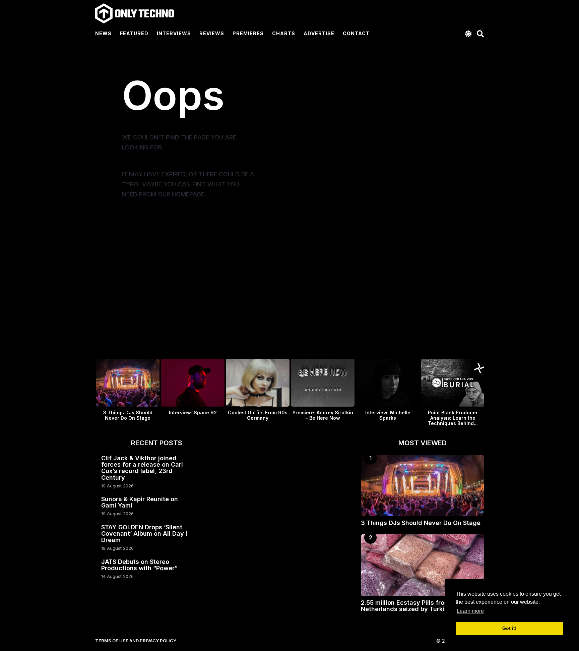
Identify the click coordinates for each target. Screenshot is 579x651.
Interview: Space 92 (193, 412)
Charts (283, 33)
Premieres (248, 33)
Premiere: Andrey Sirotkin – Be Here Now (323, 415)
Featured (134, 33)
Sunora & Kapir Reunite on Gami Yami (139, 502)
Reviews (211, 33)
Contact (356, 33)
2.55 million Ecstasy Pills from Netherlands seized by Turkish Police (416, 605)
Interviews (174, 33)
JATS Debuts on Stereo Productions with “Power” (139, 565)
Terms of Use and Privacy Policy (135, 640)
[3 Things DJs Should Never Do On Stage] (422, 485)
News (103, 33)
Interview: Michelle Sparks (387, 415)
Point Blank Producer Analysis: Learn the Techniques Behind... (453, 418)
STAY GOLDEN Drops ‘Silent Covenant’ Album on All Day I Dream (144, 534)
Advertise (319, 33)
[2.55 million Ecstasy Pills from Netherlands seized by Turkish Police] (422, 565)
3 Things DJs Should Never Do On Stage (127, 415)
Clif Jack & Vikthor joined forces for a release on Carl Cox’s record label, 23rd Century (142, 468)
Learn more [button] (470, 611)
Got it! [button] (509, 628)
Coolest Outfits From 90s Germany (257, 415)
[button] (468, 33)
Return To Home (168, 224)
